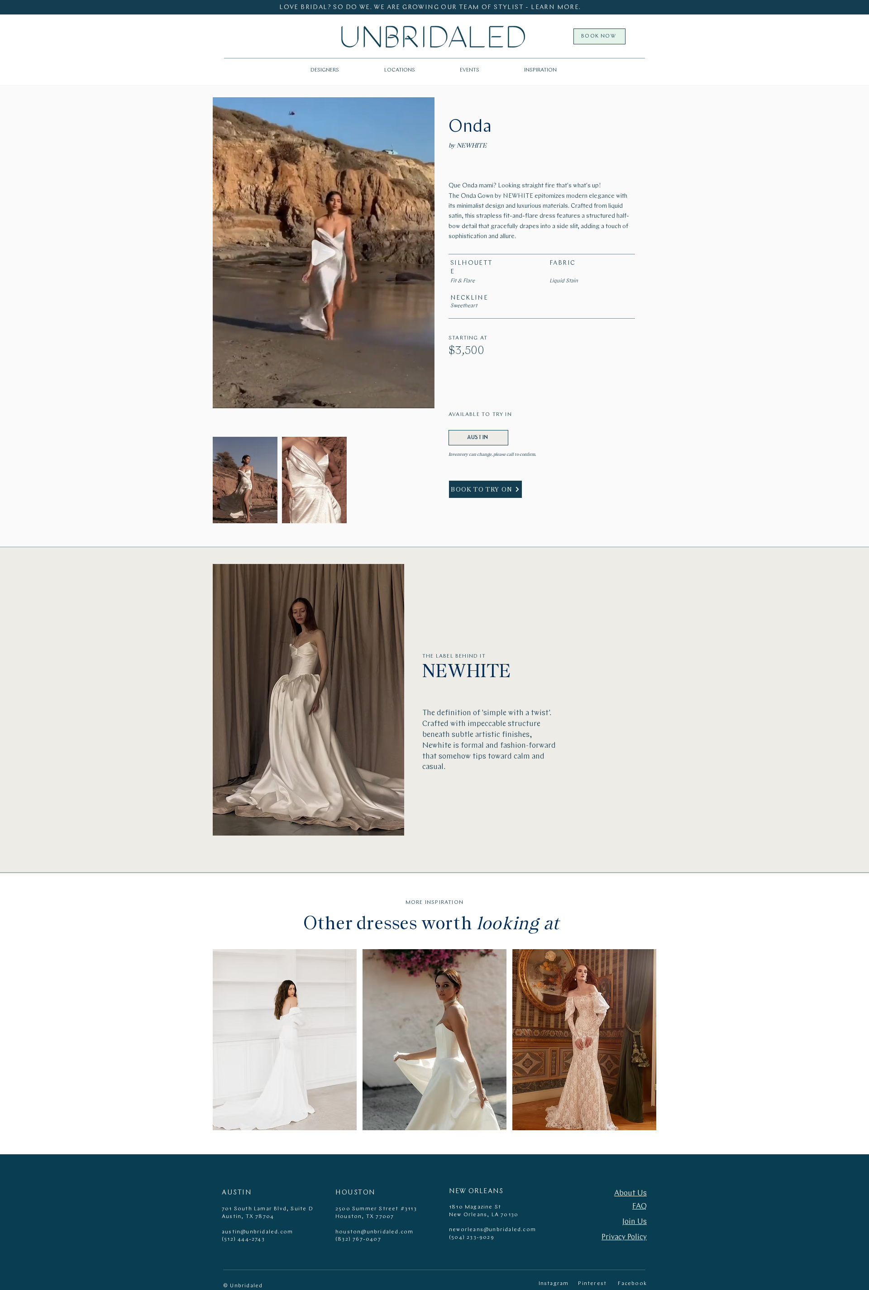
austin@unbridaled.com (257, 1232)
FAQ (639, 1206)
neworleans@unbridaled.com (492, 1230)
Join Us (634, 1222)
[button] (399, 70)
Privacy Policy (624, 1237)
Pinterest (592, 1283)
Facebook (632, 1283)
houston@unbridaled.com (374, 1232)
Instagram (554, 1283)
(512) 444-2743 (243, 1239)
